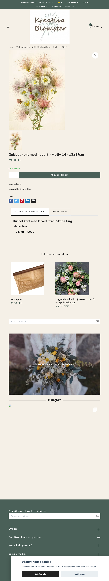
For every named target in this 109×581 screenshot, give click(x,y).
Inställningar (79, 574)
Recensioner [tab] (60, 212)
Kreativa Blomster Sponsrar (25, 537)
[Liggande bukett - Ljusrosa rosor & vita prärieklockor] (76, 278)
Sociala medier (17, 554)
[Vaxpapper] (32, 278)
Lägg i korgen (61, 175)
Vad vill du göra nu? (20, 545)
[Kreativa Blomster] (50, 27)
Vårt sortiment (22, 47)
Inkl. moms (72, 3)
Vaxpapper (16, 299)
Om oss (13, 529)
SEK (84, 3)
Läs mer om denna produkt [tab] (30, 212)
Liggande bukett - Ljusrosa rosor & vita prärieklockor (75, 300)
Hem (11, 47)
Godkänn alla (40, 574)
